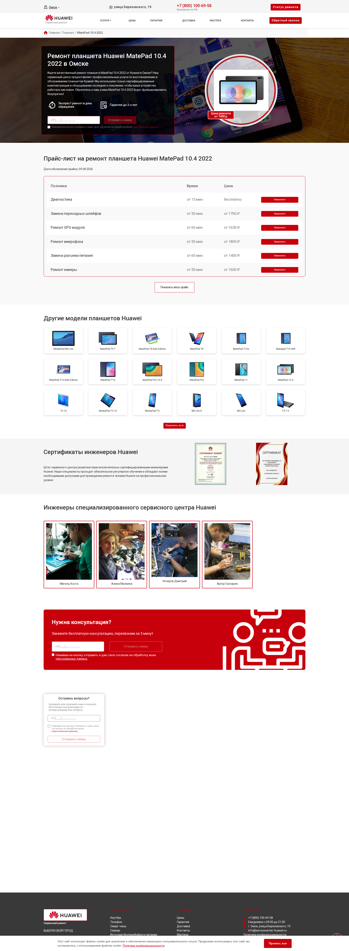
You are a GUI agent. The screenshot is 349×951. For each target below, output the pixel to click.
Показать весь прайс (174, 287)
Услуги (104, 20)
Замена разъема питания (72, 255)
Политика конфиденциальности (144, 945)
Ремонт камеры (64, 269)
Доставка (188, 20)
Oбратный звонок (286, 20)
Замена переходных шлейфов (76, 213)
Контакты (247, 20)
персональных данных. (145, 127)
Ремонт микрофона (67, 241)
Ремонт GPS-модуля (68, 227)
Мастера (215, 20)
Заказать (280, 199)
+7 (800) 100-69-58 (194, 5)
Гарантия (156, 20)
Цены (132, 20)
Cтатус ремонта (285, 7)
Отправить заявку (120, 120)
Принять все (278, 943)
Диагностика (61, 199)
